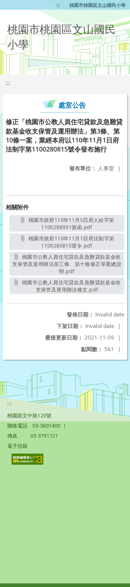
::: (58, 5)
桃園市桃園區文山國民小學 (97, 5)
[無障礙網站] (28, 462)
